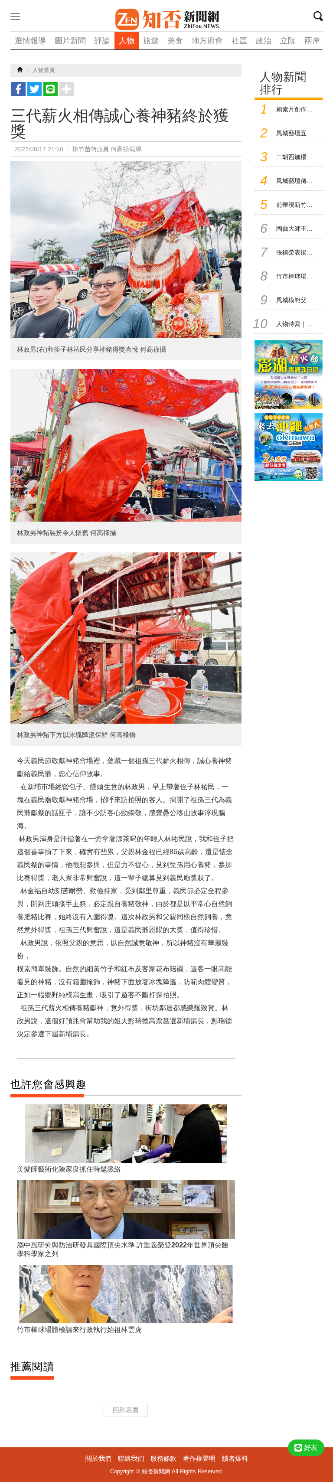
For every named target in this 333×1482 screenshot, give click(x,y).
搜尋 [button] (321, 18)
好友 (311, 1447)
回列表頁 (126, 1409)
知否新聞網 (167, 19)
